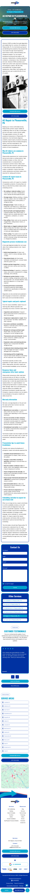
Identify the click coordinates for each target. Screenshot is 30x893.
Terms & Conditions (19, 883)
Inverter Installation (11, 818)
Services (23, 811)
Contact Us (22, 822)
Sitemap (21, 885)
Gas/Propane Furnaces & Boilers (11, 820)
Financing (23, 815)
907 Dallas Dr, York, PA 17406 (15, 840)
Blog (23, 809)
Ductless (11, 815)
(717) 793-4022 (15, 846)
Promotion (23, 820)
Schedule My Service (15, 27)
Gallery (22, 816)
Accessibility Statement (12, 885)
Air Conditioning (17, 9)
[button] (27, 890)
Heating (11, 811)
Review (22, 818)
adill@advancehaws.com (15, 847)
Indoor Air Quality (11, 813)
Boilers (11, 816)
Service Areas (23, 813)
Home (9, 9)
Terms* (12, 583)
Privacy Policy (9, 883)
